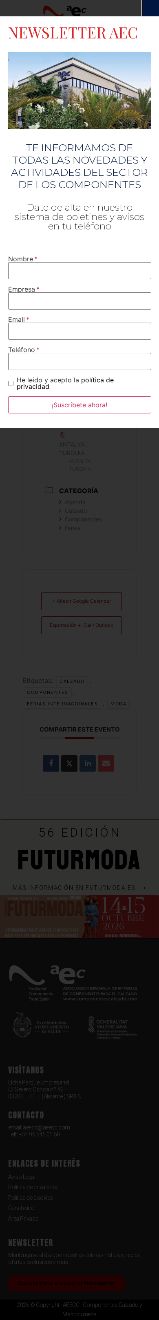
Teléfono (21, 349)
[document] (79, 660)
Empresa (21, 289)
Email (16, 319)
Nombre (20, 259)
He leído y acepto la (65, 383)
